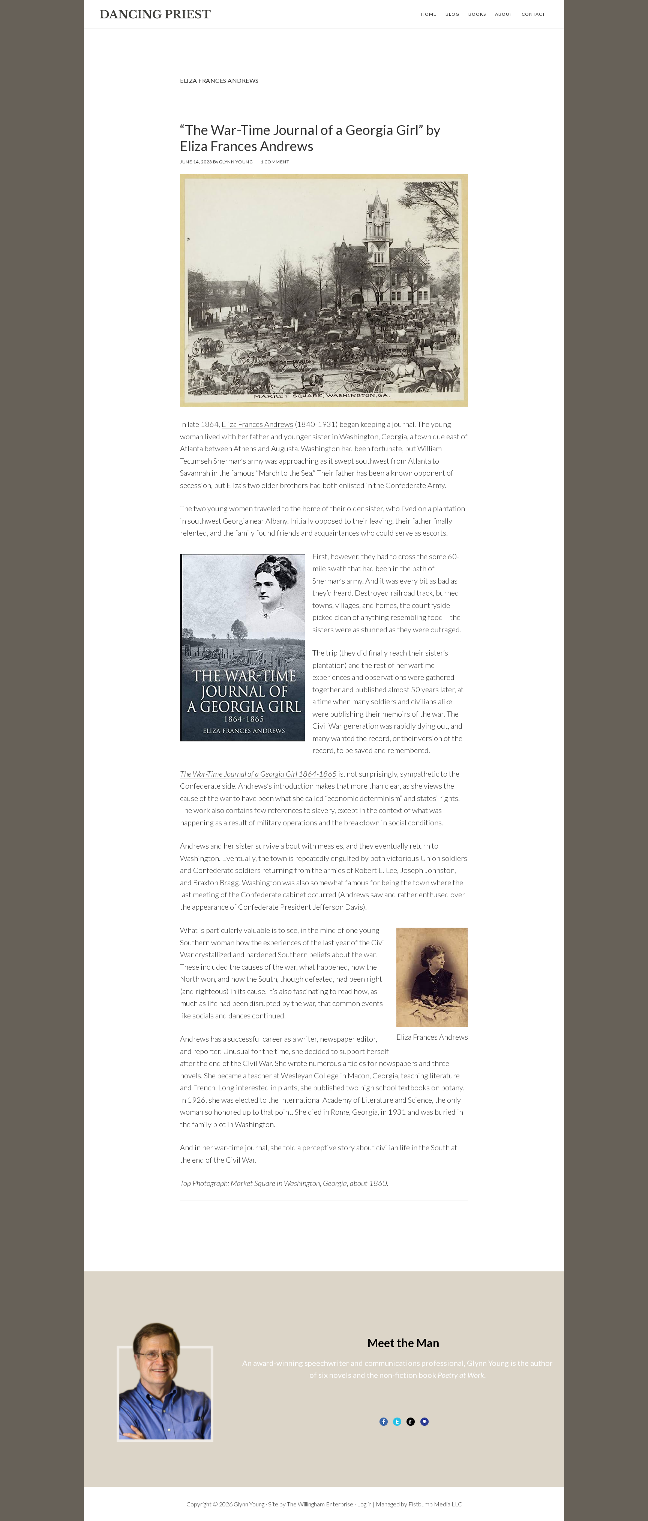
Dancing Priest (155, 14)
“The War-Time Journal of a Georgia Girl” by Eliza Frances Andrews (310, 137)
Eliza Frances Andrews (257, 423)
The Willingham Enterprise (320, 1504)
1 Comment (275, 162)
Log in (364, 1504)
